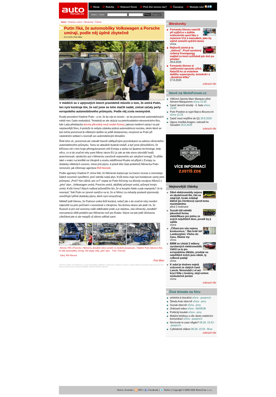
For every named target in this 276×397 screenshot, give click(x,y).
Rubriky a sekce (75, 22)
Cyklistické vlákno (180, 329)
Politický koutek (179, 312)
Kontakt (129, 390)
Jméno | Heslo (97, 15)
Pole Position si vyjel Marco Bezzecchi (192, 111)
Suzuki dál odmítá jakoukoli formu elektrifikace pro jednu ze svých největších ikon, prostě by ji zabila (190, 216)
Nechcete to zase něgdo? (184, 322)
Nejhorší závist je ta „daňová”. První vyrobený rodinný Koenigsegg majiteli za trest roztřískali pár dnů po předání (192, 53)
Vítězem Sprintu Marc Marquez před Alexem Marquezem (190, 100)
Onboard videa (178, 308)
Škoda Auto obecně (181, 301)
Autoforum (73, 5)
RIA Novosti (103, 168)
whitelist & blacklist (181, 297)
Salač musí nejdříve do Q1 (185, 118)
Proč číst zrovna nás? (155, 7)
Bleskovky (88, 22)
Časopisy (178, 7)
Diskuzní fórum (128, 7)
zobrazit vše (209, 83)
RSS (140, 390)
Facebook (153, 390)
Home (96, 7)
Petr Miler (78, 37)
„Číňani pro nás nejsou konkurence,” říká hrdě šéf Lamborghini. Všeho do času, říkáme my (186, 232)
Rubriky (110, 7)
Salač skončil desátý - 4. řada (186, 105)
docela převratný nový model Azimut (104, 124)
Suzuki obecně (178, 305)
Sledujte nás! (197, 7)
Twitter (166, 390)
